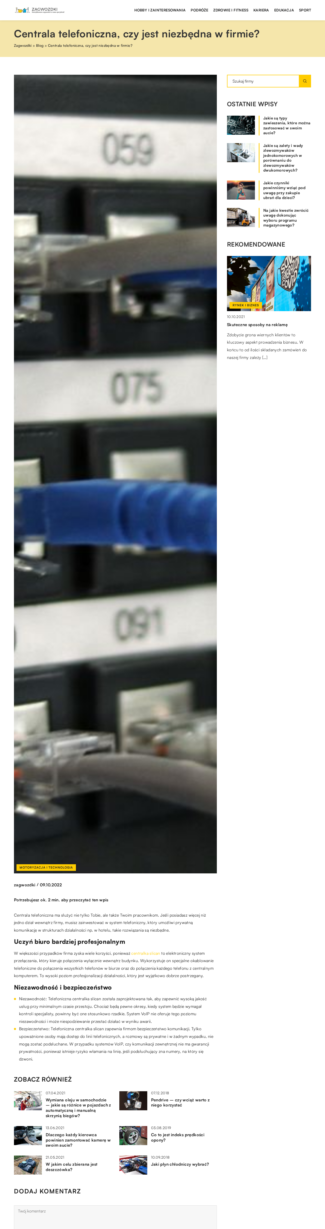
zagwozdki (25, 885)
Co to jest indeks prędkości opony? (178, 1137)
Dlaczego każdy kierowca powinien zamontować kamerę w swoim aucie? (78, 1140)
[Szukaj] (305, 81)
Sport (305, 10)
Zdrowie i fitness (230, 10)
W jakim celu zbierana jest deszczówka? (71, 1167)
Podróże (199, 10)
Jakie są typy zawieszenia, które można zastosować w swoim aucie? (287, 125)
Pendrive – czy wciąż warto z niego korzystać (180, 1102)
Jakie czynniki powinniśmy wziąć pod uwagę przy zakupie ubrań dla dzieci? (284, 190)
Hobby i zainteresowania (160, 10)
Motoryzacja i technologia (46, 867)
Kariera (261, 10)
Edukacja (284, 10)
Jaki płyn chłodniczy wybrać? (180, 1164)
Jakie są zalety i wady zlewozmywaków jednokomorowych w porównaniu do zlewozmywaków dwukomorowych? (283, 158)
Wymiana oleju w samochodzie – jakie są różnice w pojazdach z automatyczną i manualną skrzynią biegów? (78, 1107)
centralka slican (145, 953)
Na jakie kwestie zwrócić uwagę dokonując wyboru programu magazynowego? (286, 218)
